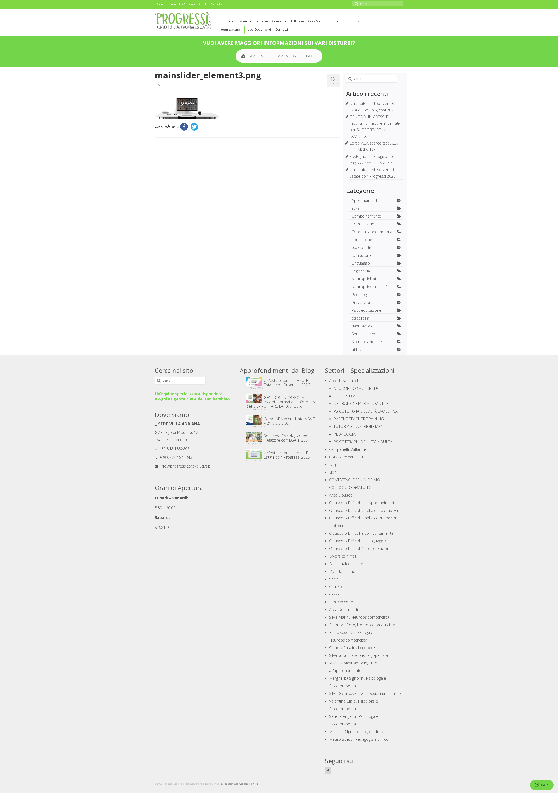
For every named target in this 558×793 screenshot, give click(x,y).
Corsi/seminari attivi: (323, 21)
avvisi (356, 208)
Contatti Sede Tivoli (212, 4)
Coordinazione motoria (372, 231)
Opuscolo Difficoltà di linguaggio (357, 540)
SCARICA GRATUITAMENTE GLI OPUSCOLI (283, 56)
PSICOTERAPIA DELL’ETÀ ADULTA (362, 441)
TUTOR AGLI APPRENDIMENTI (359, 426)
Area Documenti (259, 29)
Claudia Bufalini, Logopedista (354, 647)
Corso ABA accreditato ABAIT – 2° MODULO (289, 420)
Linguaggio (361, 263)
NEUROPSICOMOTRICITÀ (355, 388)
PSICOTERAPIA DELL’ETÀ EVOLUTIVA (365, 411)
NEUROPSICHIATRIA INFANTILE (361, 403)
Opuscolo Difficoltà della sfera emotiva (363, 510)
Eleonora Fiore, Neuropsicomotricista (362, 624)
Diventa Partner (343, 571)
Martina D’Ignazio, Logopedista (356, 731)
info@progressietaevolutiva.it (184, 466)
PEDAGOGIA (344, 434)
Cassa (334, 594)
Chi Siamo (228, 21)
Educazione (362, 239)
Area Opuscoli (231, 29)
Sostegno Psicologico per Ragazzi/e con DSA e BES (286, 437)
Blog (346, 21)
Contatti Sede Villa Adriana (176, 4)
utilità (356, 349)
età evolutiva (363, 247)
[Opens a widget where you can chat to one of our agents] (542, 785)
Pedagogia (360, 294)
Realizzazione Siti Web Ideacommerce (239, 783)
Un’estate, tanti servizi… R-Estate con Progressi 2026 (287, 382)
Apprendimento (366, 200)
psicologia (360, 318)
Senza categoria (365, 333)
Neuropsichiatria (366, 278)
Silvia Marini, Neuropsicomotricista (359, 617)
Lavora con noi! (365, 21)
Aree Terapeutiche (254, 21)
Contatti (281, 29)
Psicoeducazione (366, 310)
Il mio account (341, 601)
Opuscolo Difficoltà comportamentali (362, 533)
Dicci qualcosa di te (346, 563)
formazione (362, 255)
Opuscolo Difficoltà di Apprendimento (363, 502)
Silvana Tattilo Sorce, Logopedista (358, 655)
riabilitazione (362, 325)
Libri (332, 472)
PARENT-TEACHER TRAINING (358, 418)
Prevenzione (363, 302)
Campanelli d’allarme (288, 21)
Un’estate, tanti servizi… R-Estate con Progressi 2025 (287, 454)
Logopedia (361, 271)
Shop (334, 579)
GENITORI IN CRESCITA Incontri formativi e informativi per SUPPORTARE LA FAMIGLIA (281, 401)
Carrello (336, 586)
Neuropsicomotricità (370, 286)
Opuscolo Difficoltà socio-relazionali (361, 548)
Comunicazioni (364, 223)
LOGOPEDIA (344, 395)
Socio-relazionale (367, 341)
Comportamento (366, 216)
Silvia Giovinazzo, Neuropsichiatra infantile (365, 693)
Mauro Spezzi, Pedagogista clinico (359, 739)
